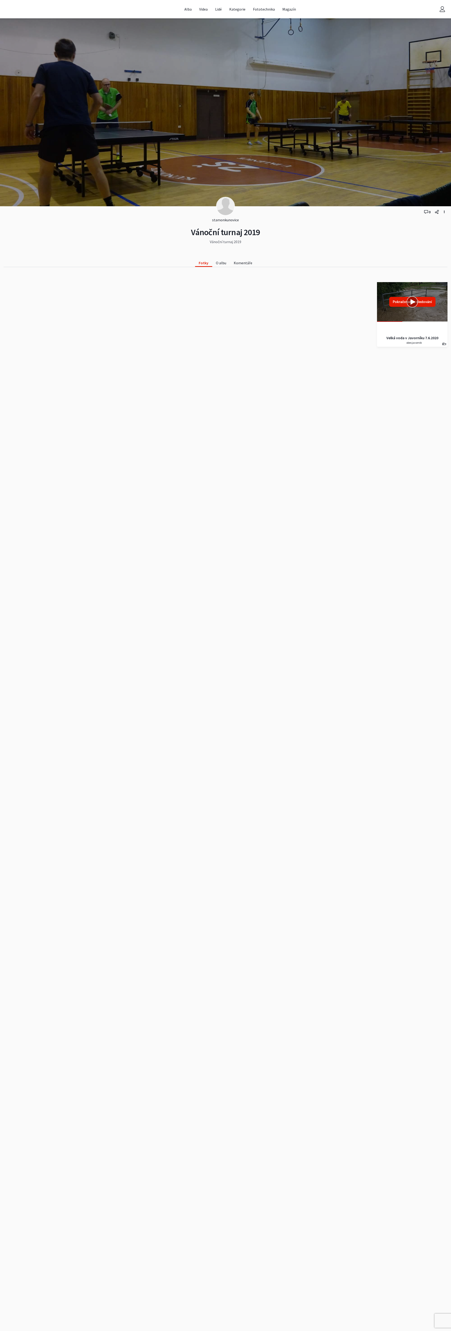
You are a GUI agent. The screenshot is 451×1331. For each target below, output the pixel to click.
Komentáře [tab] (243, 263)
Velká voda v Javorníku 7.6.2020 (412, 337)
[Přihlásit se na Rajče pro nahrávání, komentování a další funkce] (442, 9)
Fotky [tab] (203, 263)
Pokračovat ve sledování (412, 302)
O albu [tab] (221, 263)
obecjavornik (414, 342)
